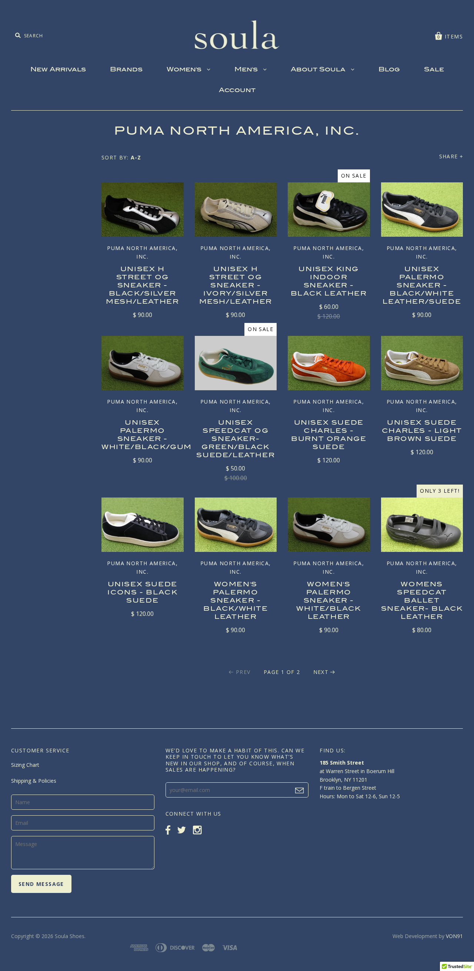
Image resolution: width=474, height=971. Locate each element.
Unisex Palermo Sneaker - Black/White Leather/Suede (422, 286)
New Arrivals (58, 70)
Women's (185, 70)
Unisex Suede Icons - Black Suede (142, 593)
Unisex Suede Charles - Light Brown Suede (422, 431)
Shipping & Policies (33, 780)
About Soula (319, 70)
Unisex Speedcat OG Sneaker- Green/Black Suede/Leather (235, 439)
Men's (247, 70)
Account (237, 91)
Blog (389, 70)
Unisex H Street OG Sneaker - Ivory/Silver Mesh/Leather (235, 286)
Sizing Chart (25, 764)
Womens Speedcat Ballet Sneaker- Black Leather (422, 601)
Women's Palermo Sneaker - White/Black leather (328, 601)
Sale (434, 70)
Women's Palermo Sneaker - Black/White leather (235, 601)
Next (321, 671)
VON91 (454, 936)
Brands (126, 70)
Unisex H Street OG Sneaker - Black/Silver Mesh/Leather (142, 286)
